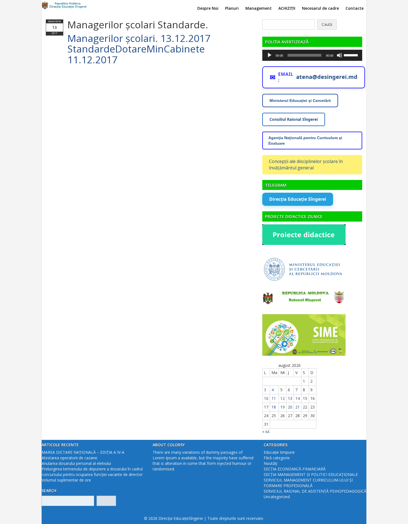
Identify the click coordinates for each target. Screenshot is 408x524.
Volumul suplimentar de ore (66, 480)
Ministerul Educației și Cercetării (300, 100)
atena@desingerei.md (326, 77)
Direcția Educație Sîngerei (297, 199)
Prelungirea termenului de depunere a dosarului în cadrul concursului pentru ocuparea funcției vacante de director (92, 471)
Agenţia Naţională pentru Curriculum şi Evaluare (305, 141)
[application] (312, 55)
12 (282, 398)
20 (290, 407)
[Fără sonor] (339, 55)
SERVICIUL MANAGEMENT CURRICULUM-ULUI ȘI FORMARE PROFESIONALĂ (308, 482)
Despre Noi (207, 8)
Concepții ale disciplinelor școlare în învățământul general (306, 164)
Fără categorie (277, 457)
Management (258, 8)
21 (297, 407)
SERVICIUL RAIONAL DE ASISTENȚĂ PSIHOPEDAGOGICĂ (315, 491)
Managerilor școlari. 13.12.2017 (138, 38)
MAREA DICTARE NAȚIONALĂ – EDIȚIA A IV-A (83, 452)
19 (282, 407)
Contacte (355, 8)
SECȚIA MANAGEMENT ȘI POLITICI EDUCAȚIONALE (311, 474)
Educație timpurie (279, 452)
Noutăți (270, 463)
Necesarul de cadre (320, 8)
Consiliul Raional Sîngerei (294, 119)
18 (273, 407)
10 (266, 398)
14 (297, 398)
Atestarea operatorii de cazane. (70, 457)
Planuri (232, 8)
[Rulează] (269, 55)
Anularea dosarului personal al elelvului (76, 463)
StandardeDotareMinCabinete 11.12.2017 (136, 54)
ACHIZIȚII (286, 8)
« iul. (266, 431)
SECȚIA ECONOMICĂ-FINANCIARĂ (295, 469)
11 (273, 398)
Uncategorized (277, 496)
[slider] (351, 55)
